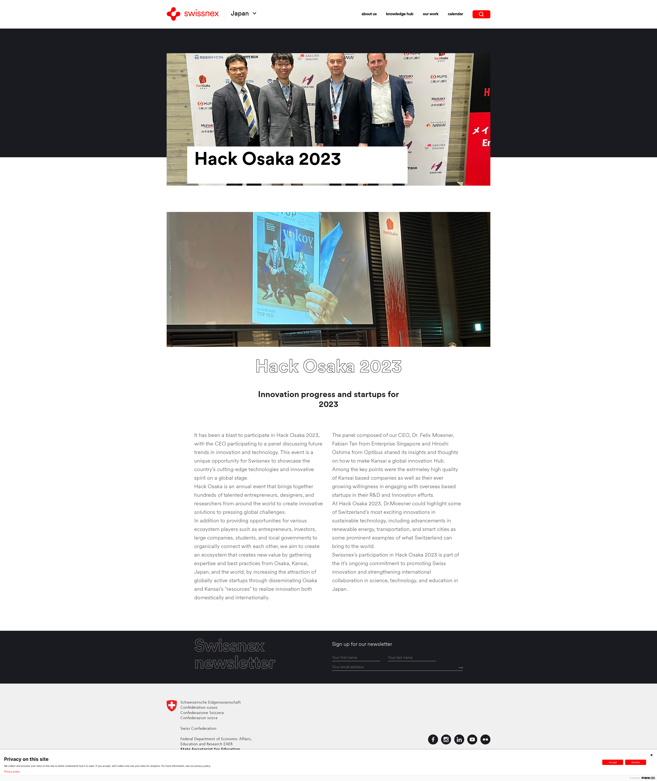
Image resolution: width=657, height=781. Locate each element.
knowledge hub (399, 14)
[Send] (461, 668)
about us (369, 14)
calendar (455, 14)
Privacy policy (12, 771)
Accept (613, 762)
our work (430, 14)
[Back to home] (193, 14)
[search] (481, 14)
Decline (636, 762)
